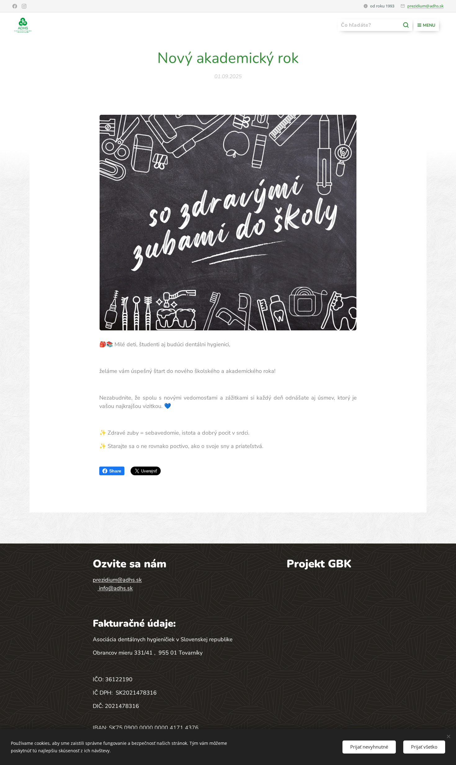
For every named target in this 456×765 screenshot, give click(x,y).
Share (115, 470)
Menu (429, 25)
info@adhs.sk (116, 588)
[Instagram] (24, 6)
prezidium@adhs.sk (425, 6)
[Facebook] (15, 6)
